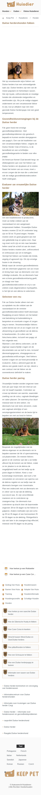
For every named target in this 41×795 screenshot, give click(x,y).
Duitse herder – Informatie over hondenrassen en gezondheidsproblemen (19, 713)
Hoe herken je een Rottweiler (22, 568)
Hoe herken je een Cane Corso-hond (24, 574)
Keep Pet (10, 18)
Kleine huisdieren (31, 11)
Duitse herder (9, 727)
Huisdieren (23, 18)
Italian (9, 755)
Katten (16, 11)
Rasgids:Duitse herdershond (16, 733)
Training (8, 594)
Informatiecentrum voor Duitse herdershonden (16, 695)
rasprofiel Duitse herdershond (16, 720)
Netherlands (21, 755)
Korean (10, 764)
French (23, 751)
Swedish (10, 760)
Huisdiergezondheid (13, 599)
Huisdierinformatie (31, 594)
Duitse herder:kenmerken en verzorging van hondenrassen (20, 687)
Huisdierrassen (30, 585)
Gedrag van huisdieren (14, 585)
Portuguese (11, 751)
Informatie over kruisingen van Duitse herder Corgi (19, 704)
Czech (31, 764)
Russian (20, 764)
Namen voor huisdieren (15, 589)
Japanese (22, 760)
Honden (5, 11)
